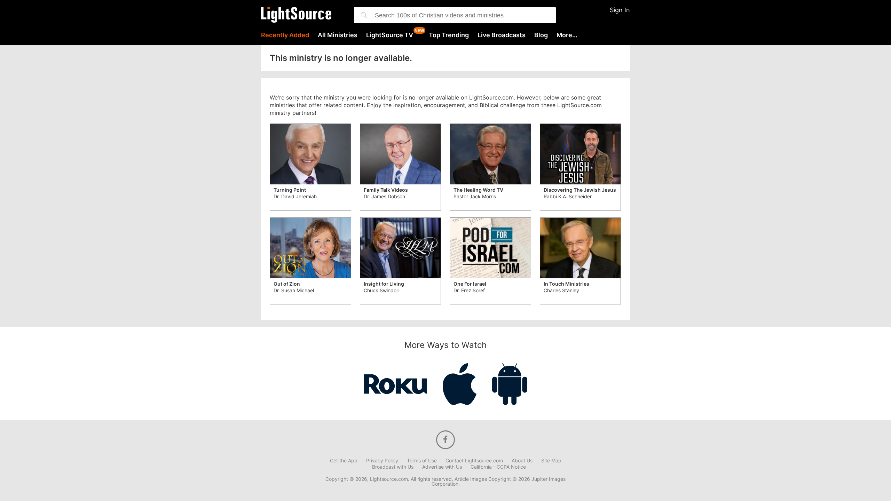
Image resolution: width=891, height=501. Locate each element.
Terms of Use (422, 460)
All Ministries (337, 35)
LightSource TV (389, 35)
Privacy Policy (382, 460)
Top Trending (449, 35)
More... (567, 35)
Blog (541, 35)
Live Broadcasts (502, 35)
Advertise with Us (442, 466)
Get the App (343, 460)
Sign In (620, 10)
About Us (522, 460)
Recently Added (285, 35)
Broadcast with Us (392, 466)
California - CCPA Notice (498, 466)
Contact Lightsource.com (474, 460)
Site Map (551, 460)
